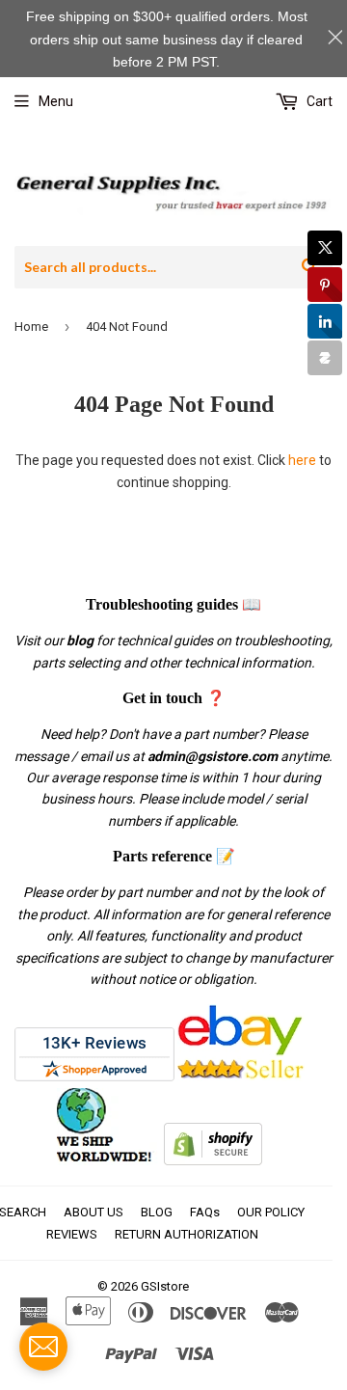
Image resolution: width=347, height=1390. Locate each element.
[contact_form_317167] (43, 1346)
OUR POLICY (271, 1212)
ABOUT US (93, 1212)
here (302, 460)
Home (31, 326)
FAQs (205, 1212)
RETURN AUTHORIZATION (186, 1234)
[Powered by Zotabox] (324, 358)
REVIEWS (71, 1234)
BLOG (157, 1212)
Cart (318, 101)
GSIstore (165, 1286)
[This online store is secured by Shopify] (213, 1160)
